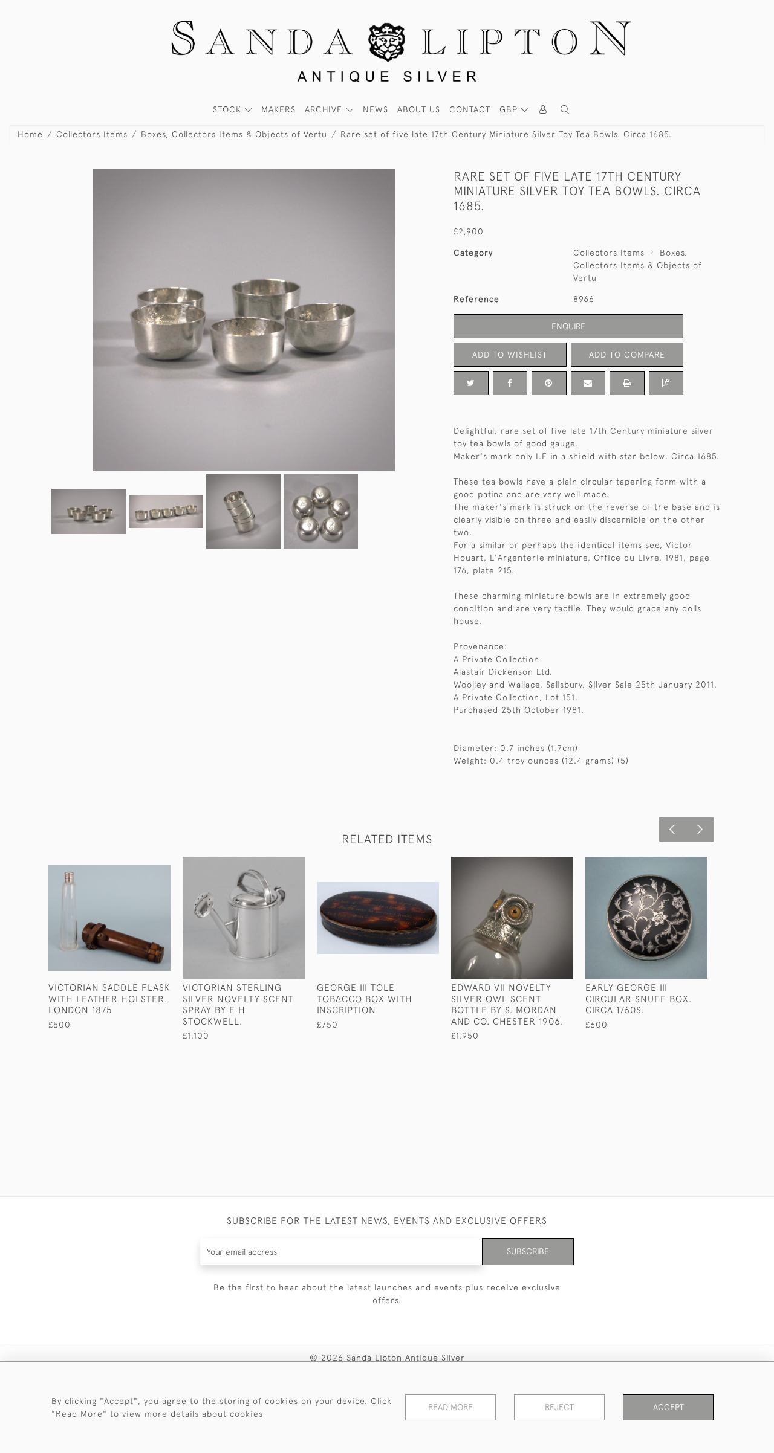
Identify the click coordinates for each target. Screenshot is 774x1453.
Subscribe (528, 1251)
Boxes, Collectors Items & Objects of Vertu (234, 134)
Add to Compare (627, 354)
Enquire (568, 326)
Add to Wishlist (509, 354)
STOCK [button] (228, 109)
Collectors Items (92, 134)
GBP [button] (510, 109)
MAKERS (278, 109)
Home (30, 134)
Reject (559, 1407)
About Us (418, 109)
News (375, 109)
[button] (565, 109)
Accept (668, 1407)
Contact (469, 109)
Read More (450, 1407)
